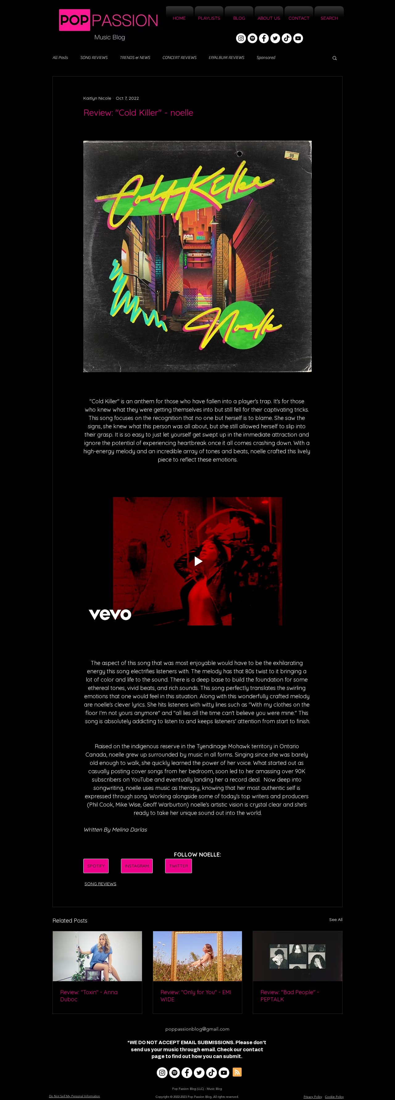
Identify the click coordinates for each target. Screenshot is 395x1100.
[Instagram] (241, 38)
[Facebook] (264, 38)
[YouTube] (298, 38)
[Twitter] (275, 38)
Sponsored (265, 57)
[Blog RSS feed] (237, 1072)
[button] (335, 57)
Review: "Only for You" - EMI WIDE (195, 996)
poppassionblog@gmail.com (197, 1029)
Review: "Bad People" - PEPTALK (289, 996)
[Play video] (197, 561)
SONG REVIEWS (93, 57)
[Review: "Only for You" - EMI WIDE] (197, 956)
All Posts (60, 57)
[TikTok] (287, 38)
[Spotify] (252, 38)
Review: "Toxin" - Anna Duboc (89, 996)
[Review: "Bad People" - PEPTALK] (297, 956)
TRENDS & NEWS (135, 57)
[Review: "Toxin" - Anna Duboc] (97, 956)
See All (336, 919)
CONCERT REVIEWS (179, 57)
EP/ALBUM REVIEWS (226, 57)
